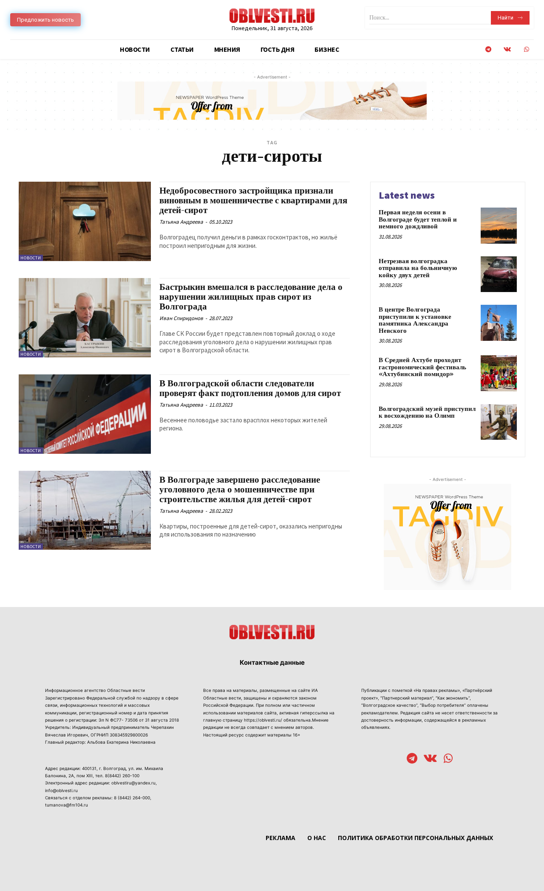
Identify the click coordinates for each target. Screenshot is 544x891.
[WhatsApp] (526, 49)
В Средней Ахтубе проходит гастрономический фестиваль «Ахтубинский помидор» (422, 367)
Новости (30, 258)
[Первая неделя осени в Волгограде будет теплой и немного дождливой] (499, 226)
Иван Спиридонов (181, 318)
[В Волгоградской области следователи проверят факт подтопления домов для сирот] (85, 414)
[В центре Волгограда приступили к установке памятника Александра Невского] (499, 323)
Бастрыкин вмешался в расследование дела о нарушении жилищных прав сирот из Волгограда (251, 297)
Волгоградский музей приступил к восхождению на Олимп (427, 412)
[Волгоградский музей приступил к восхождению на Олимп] (499, 422)
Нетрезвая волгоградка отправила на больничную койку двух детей (418, 268)
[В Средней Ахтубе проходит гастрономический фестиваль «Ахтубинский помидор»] (499, 373)
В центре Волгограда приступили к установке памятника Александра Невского (415, 320)
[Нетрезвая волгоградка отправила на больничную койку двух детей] (499, 274)
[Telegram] (488, 49)
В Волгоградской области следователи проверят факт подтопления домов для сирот (250, 388)
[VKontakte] (507, 49)
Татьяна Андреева (181, 221)
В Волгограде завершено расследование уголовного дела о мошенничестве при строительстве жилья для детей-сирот (239, 490)
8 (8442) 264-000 (132, 797)
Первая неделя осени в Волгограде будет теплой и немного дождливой (418, 219)
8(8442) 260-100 (122, 775)
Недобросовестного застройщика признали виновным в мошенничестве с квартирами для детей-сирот (253, 201)
